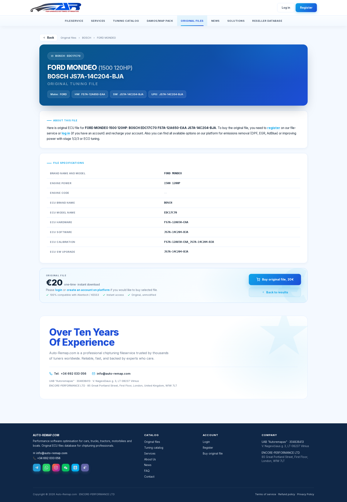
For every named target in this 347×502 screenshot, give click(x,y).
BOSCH (86, 37)
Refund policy (286, 494)
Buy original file (213, 453)
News (215, 20)
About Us (150, 459)
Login (206, 441)
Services (98, 20)
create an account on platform (88, 290)
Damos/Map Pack (160, 20)
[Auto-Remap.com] (55, 7)
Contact (149, 476)
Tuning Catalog (126, 20)
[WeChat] (65, 467)
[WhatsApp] (46, 467)
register (273, 128)
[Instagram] (56, 467)
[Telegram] (37, 467)
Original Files (192, 20)
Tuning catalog (153, 447)
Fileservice (74, 20)
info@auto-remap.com (114, 373)
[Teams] (85, 467)
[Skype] (75, 467)
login (58, 290)
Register (306, 7)
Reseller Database (267, 20)
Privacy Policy (305, 494)
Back (50, 37)
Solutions (236, 20)
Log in (286, 7)
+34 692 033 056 (73, 373)
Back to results (277, 292)
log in (66, 133)
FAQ (147, 470)
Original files (68, 37)
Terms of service (265, 494)
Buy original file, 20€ (278, 279)
